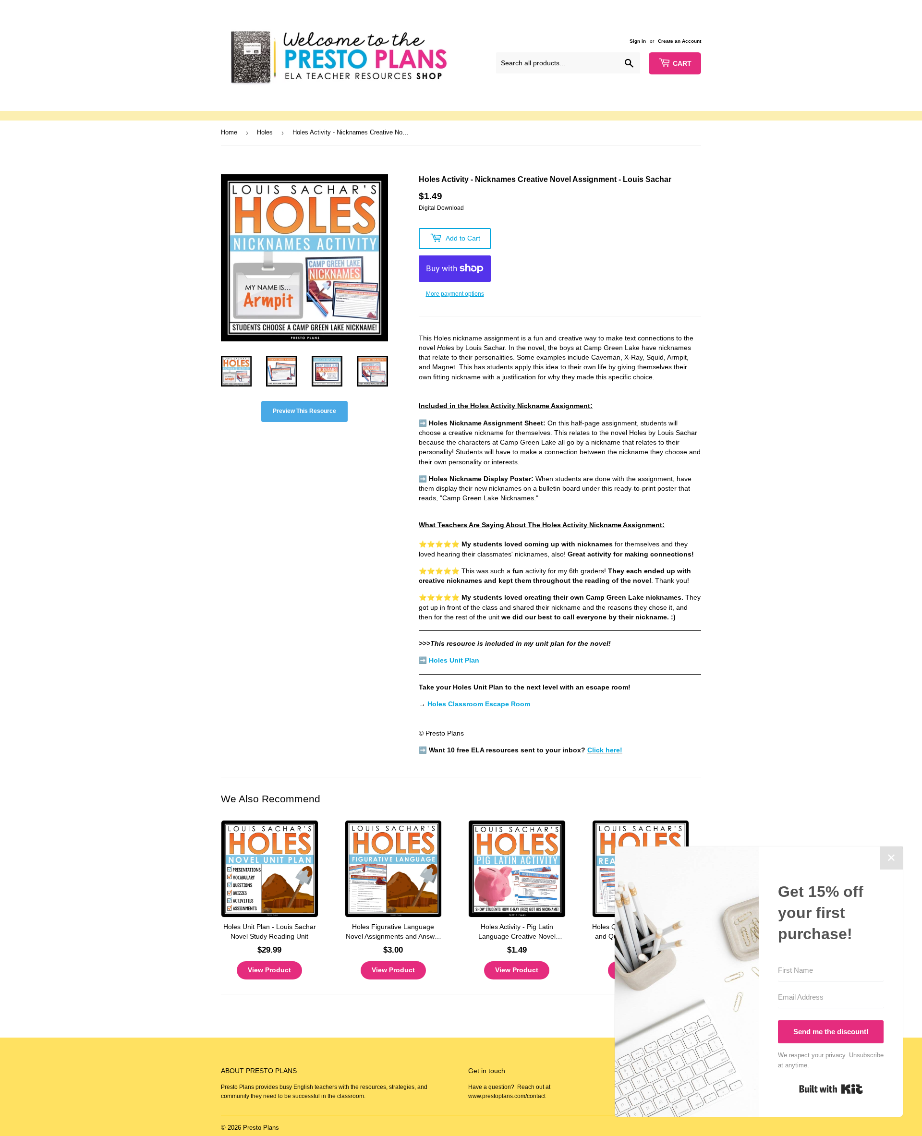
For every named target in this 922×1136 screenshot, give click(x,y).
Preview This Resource (304, 411)
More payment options (455, 293)
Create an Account (679, 41)
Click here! (604, 750)
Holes (265, 132)
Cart (682, 63)
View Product (269, 970)
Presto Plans (261, 1127)
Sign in (638, 41)
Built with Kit (831, 1089)
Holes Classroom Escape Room (478, 704)
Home (229, 132)
